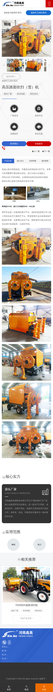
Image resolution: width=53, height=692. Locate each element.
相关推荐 (45, 161)
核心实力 (20, 161)
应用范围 (32, 161)
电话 (26, 689)
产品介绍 (8, 161)
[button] (4, 65)
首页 (9, 689)
